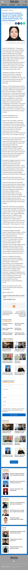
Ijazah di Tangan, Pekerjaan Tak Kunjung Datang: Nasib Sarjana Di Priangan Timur (17, 474)
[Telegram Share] (21, 23)
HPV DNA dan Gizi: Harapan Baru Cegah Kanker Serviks (17, 511)
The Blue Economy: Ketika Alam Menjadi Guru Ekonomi (7, 312)
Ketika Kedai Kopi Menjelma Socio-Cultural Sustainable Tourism (7, 350)
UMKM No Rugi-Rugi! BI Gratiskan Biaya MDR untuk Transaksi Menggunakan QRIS (7, 333)
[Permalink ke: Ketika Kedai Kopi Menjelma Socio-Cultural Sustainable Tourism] (7, 345)
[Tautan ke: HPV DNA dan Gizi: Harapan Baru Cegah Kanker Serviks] (5, 512)
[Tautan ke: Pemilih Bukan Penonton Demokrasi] (5, 541)
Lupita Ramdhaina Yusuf (9, 299)
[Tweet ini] (19, 23)
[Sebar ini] (16, 23)
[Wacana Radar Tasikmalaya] (14, 1)
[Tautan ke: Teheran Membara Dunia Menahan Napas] (5, 549)
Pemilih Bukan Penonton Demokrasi (16, 540)
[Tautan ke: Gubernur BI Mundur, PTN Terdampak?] (5, 491)
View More (14, 462)
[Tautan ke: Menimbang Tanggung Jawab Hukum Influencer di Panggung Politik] (5, 534)
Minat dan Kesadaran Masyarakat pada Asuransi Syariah (19, 361)
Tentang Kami (13, 567)
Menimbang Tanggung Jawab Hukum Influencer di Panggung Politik (17, 532)
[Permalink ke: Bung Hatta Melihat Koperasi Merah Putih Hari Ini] (7, 356)
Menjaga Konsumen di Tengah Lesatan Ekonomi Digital (20, 350)
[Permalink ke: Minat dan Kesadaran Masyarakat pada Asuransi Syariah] (20, 356)
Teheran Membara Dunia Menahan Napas (16, 547)
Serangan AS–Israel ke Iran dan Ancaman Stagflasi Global (7, 373)
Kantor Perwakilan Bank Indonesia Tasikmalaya (13, 296)
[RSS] (14, 306)
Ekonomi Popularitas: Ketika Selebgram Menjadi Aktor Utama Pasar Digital (20, 373)
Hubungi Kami (4, 567)
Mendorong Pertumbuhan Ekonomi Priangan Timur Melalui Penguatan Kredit (19, 329)
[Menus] (2, 2)
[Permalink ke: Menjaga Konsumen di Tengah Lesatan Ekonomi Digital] (20, 345)
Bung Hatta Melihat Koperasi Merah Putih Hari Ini (7, 361)
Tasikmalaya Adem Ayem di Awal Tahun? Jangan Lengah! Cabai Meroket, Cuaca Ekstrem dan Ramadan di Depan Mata (20, 333)
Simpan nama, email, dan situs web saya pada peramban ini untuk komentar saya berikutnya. (13, 410)
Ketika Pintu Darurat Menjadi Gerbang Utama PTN (17, 482)
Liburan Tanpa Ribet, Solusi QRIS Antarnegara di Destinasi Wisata (7, 329)
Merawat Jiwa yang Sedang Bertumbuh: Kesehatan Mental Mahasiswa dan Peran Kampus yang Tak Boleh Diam (17, 503)
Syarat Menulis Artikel (17, 566)
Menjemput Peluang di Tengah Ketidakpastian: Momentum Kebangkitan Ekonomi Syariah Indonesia (7, 324)
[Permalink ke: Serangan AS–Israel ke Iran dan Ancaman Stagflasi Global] (7, 368)
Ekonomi (4, 24)
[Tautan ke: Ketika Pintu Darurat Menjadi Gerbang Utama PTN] (5, 483)
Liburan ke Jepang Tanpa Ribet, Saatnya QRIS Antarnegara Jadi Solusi (19, 324)
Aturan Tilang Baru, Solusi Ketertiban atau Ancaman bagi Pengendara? (20, 313)
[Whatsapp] (24, 23)
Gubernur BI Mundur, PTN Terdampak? (16, 489)
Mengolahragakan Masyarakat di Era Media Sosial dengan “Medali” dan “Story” (17, 518)
